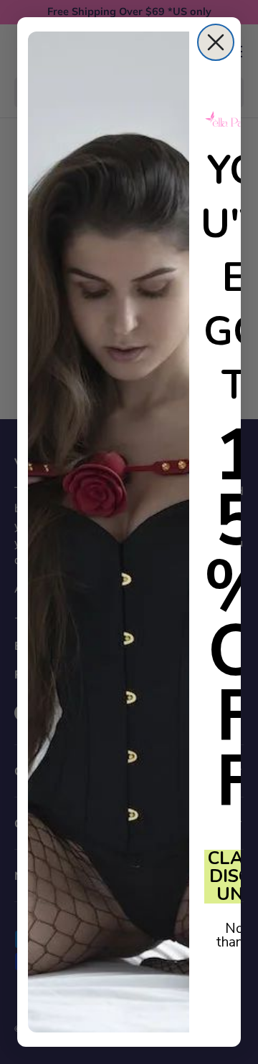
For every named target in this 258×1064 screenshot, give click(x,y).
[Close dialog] (216, 42)
